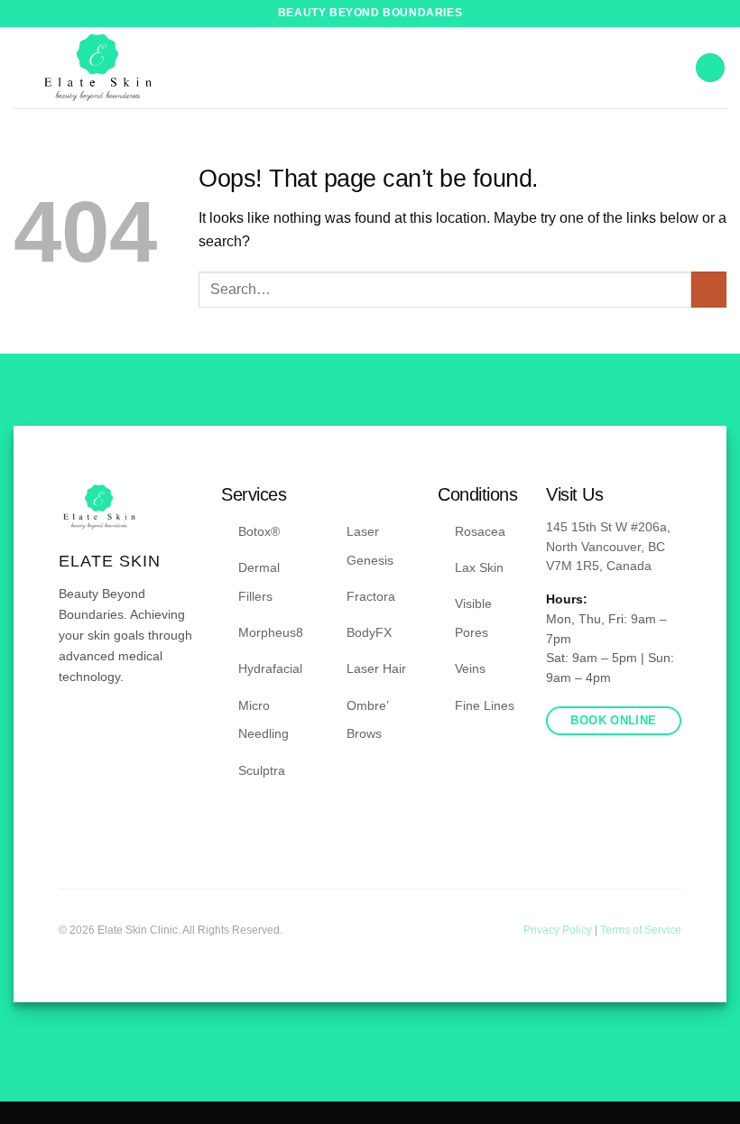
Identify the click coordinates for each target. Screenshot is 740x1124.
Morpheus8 (270, 632)
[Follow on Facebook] (69, 731)
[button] (710, 68)
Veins (470, 668)
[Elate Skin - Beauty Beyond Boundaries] (98, 67)
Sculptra (261, 770)
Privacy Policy (559, 930)
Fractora (371, 596)
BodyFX (369, 632)
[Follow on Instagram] (92, 731)
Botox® (259, 531)
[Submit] (708, 289)
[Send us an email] (113, 731)
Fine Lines (484, 705)
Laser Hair (376, 668)
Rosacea (480, 531)
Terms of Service (640, 930)
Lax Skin (479, 567)
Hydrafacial (270, 668)
